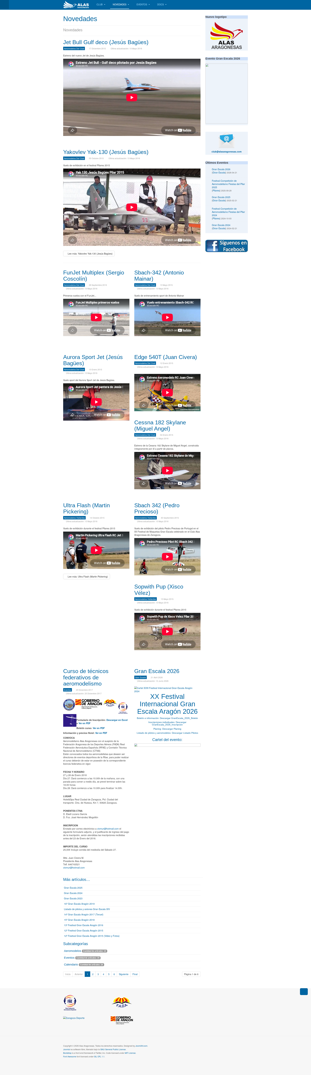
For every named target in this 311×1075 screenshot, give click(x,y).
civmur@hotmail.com (108, 828)
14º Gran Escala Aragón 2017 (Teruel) (83, 914)
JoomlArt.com (141, 1045)
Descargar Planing (171, 729)
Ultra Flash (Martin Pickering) (86, 508)
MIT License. (130, 1052)
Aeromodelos (72, 951)
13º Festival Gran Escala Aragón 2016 (83, 925)
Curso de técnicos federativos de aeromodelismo (86, 677)
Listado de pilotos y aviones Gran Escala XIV (87, 909)
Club (100, 4)
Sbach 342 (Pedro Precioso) (156, 508)
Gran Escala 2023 (73, 898)
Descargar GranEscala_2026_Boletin (179, 718)
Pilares (216, 190)
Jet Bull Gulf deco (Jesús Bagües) (106, 42)
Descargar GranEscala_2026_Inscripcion (169, 723)
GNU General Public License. (113, 1049)
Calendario (71, 964)
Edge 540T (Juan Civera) (165, 357)
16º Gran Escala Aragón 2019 (79, 903)
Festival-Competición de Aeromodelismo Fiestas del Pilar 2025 (228, 184)
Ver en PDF (85, 723)
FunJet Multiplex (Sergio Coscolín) (93, 275)
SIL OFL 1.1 (99, 1056)
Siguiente (123, 974)
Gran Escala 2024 (73, 893)
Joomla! (66, 1049)
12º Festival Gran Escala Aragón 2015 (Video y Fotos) (92, 935)
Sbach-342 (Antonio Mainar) (159, 275)
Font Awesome (69, 1056)
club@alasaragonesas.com (227, 151)
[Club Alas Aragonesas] (76, 4)
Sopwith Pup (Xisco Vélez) (158, 589)
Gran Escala (219, 172)
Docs (160, 4)
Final (135, 974)
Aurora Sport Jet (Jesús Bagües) (93, 360)
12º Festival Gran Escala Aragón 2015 (83, 930)
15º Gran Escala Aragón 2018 (79, 919)
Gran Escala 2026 (156, 671)
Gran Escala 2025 (73, 887)
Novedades (120, 4)
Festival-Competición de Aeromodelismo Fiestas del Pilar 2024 (228, 212)
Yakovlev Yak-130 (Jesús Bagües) (106, 152)
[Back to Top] (304, 991)
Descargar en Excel (117, 720)
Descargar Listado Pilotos (185, 733)
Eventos (142, 4)
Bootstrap (67, 1052)
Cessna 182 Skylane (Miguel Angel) (160, 425)
